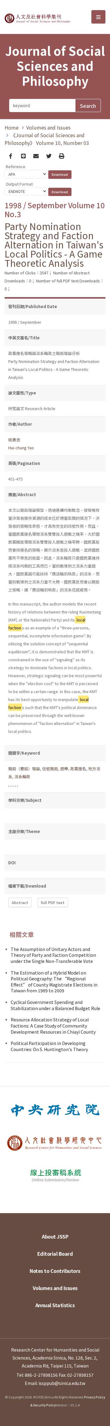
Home (12, 127)
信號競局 (50, 768)
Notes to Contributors (55, 1270)
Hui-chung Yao (21, 448)
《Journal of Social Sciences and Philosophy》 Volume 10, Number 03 (47, 138)
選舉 (64, 768)
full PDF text (52, 902)
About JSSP (55, 1236)
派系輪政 (22, 776)
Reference (15, 166)
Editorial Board (55, 1253)
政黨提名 (78, 768)
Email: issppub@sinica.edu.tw (55, 1383)
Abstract (20, 902)
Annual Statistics (55, 1305)
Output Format (19, 184)
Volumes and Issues (48, 127)
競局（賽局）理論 (24, 768)
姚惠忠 (14, 440)
